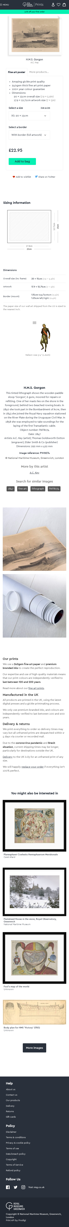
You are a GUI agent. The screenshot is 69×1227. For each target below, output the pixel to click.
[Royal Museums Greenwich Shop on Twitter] (15, 1188)
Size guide (45, 108)
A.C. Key (34, 62)
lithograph (38, 488)
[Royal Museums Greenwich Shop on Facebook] (8, 1188)
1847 (10, 488)
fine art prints (36, 688)
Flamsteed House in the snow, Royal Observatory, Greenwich (30, 920)
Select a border (18, 127)
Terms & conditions (16, 1137)
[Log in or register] (53, 5)
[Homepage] (33, 4)
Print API (10, 1220)
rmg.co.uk (39, 1187)
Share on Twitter (46, 177)
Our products (13, 1100)
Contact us (11, 1095)
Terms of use (12, 1148)
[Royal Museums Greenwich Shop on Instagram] (23, 1188)
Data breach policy (16, 1154)
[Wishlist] (58, 5)
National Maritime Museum (17, 924)
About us (10, 1089)
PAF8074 (54, 488)
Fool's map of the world (16, 986)
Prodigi (22, 1220)
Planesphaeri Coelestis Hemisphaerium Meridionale (31, 854)
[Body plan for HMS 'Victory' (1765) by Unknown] (34, 1024)
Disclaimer (11, 1132)
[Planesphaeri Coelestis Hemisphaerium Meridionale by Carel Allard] (34, 826)
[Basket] (64, 5)
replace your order (33, 767)
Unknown (9, 989)
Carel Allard (9, 857)
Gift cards (11, 1117)
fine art (22, 488)
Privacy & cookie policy (18, 1143)
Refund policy (13, 1170)
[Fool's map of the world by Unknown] (34, 958)
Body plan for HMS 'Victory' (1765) (22, 1027)
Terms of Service (14, 1165)
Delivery (8, 757)
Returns (10, 1111)
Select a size (29, 108)
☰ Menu (4, 5)
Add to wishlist (23, 177)
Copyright (11, 1159)
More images (34, 1047)
